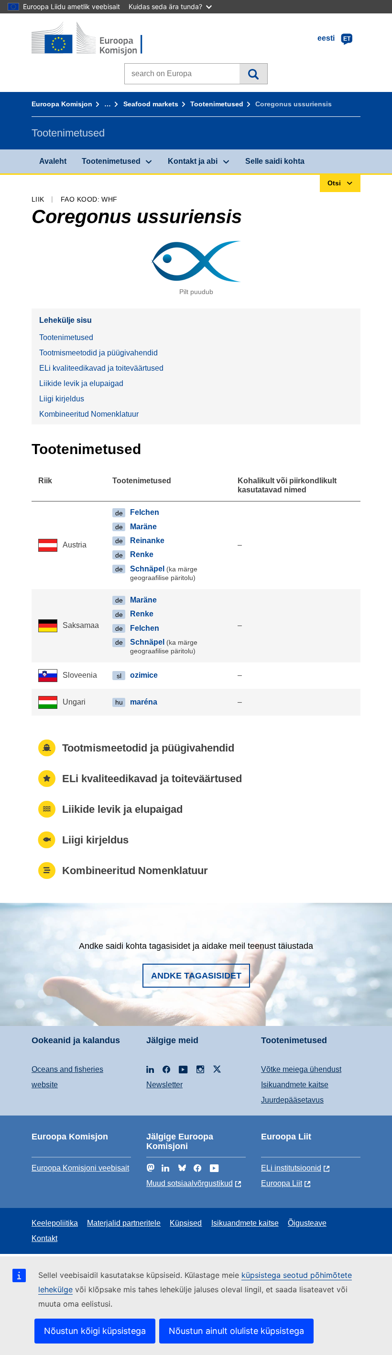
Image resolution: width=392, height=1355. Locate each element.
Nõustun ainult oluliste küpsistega (236, 1331)
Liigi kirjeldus (61, 399)
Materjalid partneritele (124, 1223)
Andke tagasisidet (196, 975)
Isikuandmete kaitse (294, 1085)
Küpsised (186, 1223)
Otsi (253, 74)
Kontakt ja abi (193, 161)
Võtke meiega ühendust (301, 1069)
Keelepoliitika (55, 1223)
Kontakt (44, 1238)
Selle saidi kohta (275, 161)
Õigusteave (307, 1223)
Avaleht (52, 161)
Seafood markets (150, 104)
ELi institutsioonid (291, 1168)
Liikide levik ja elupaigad (81, 383)
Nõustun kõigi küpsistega (95, 1331)
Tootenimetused (216, 104)
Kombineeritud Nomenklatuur (89, 414)
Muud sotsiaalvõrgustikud (189, 1183)
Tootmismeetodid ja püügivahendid (98, 353)
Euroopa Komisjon (62, 104)
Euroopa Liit (281, 1183)
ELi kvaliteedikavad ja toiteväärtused (101, 368)
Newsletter (164, 1085)
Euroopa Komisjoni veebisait (80, 1168)
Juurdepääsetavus (292, 1100)
